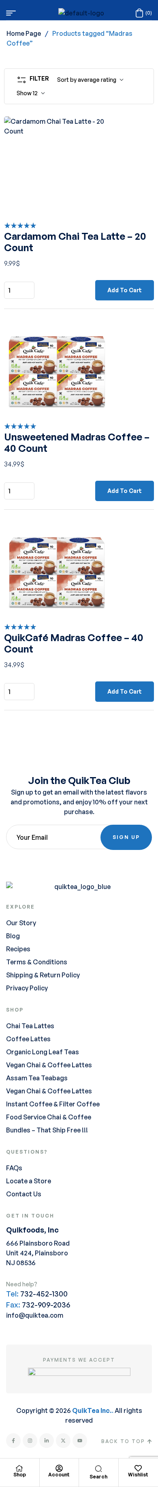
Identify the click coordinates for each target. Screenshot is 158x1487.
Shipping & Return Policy (43, 975)
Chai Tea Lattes (30, 1026)
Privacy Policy (27, 988)
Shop (19, 1475)
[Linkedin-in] (46, 1440)
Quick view (137, 154)
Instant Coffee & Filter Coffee (53, 1104)
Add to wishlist (137, 133)
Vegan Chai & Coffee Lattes (49, 1065)
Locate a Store (28, 1181)
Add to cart (124, 290)
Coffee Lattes (28, 1039)
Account (59, 1475)
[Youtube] (80, 1440)
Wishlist (138, 1475)
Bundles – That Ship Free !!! (47, 1130)
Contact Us (23, 1194)
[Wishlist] (138, 1468)
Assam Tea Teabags (37, 1078)
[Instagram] (30, 1440)
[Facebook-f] (13, 1440)
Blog (13, 936)
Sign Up (126, 837)
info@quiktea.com (34, 1315)
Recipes (18, 949)
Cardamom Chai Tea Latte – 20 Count (75, 242)
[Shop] (19, 1468)
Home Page (23, 33)
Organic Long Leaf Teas (42, 1052)
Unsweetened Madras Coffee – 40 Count (76, 442)
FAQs (14, 1168)
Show (24, 93)
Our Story (21, 923)
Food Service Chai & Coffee (48, 1117)
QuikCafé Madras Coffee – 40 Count (73, 643)
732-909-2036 (46, 1304)
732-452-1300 (44, 1293)
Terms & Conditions (36, 962)
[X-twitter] (63, 1440)
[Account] (59, 1468)
